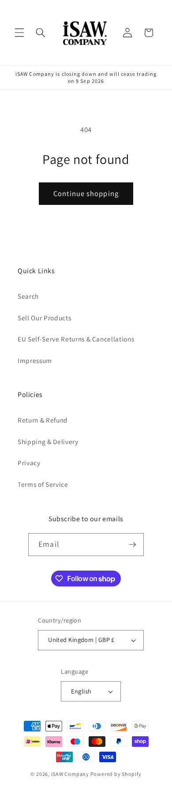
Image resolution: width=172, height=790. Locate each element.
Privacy (29, 462)
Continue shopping (86, 193)
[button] (19, 32)
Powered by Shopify (116, 774)
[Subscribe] (132, 544)
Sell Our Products (44, 317)
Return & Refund (43, 419)
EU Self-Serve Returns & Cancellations (76, 338)
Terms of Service (43, 484)
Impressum (35, 360)
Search (28, 296)
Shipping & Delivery (48, 441)
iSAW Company (70, 774)
